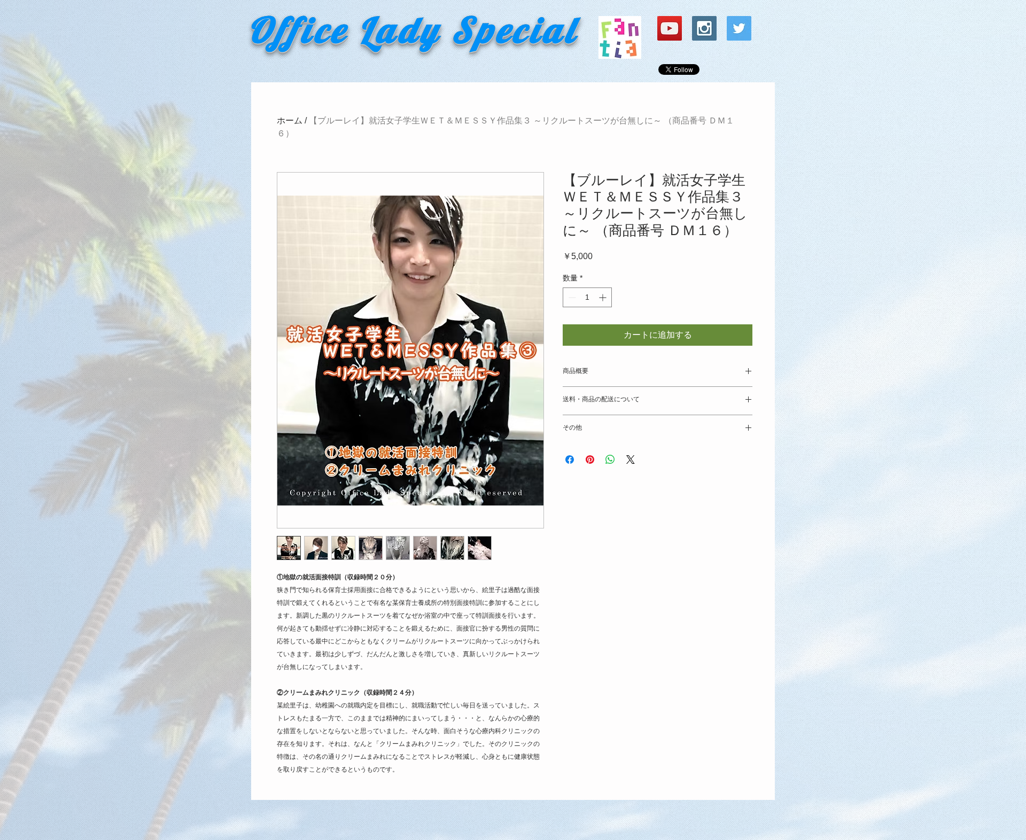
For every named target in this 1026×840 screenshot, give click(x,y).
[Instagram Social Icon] (704, 28)
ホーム (289, 120)
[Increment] (603, 297)
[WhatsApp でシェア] (610, 459)
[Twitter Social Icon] (739, 28)
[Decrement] (571, 297)
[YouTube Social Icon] (669, 28)
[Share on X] (630, 459)
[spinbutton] (587, 297)
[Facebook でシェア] (569, 459)
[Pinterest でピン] (590, 459)
